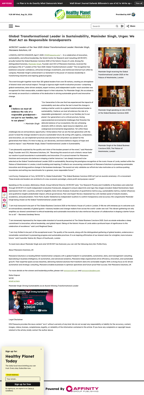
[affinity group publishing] (4, 200)
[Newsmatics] (4, 205)
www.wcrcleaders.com (91, 271)
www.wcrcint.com (71, 271)
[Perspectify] (4, 195)
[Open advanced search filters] (122, 26)
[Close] (41, 349)
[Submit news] (4, 189)
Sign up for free (23, 384)
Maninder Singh (34, 64)
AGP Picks (7, 3)
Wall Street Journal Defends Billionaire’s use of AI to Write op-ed (102, 3)
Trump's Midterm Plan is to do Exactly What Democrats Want (33, 3)
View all (139, 3)
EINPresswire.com (52, 55)
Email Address (12, 375)
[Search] (117, 26)
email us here (14, 281)
